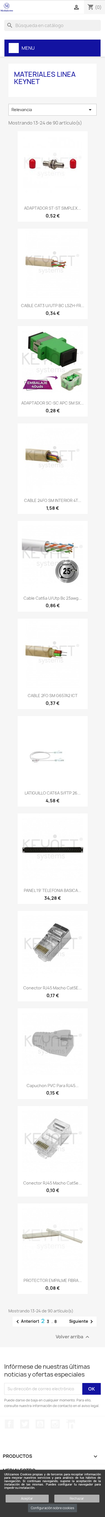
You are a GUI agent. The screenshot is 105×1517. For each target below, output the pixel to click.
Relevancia (52, 109)
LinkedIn (70, 1424)
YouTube (40, 1424)
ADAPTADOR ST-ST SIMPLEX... (52, 208)
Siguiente (82, 1321)
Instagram (55, 1424)
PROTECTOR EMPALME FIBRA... (53, 1280)
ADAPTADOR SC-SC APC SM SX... (52, 403)
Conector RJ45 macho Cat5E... (52, 987)
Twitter (24, 1424)
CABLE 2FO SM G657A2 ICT (53, 695)
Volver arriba (73, 1336)
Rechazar (77, 1498)
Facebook (9, 1424)
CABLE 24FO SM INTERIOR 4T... (52, 500)
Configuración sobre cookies (52, 1508)
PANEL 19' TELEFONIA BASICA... (52, 890)
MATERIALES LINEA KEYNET (45, 78)
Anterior (26, 1321)
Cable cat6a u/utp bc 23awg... (53, 598)
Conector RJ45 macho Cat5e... (52, 1183)
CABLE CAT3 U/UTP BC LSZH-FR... (52, 305)
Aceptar (27, 1498)
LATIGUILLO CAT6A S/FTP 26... (53, 793)
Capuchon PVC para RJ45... (53, 1085)
